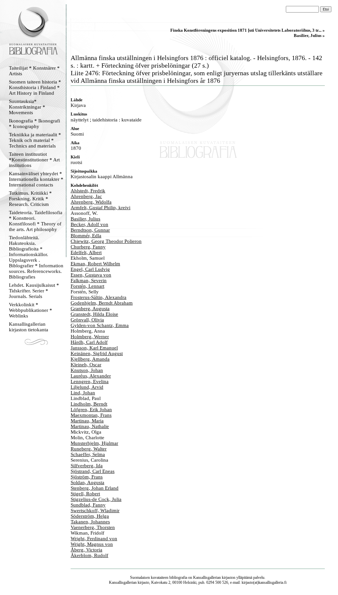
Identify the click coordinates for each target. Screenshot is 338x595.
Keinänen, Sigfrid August (97, 353)
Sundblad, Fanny (88, 505)
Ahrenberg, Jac (86, 196)
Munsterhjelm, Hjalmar (94, 443)
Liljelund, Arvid (87, 387)
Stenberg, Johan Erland (94, 488)
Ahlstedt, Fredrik (88, 190)
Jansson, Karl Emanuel (94, 347)
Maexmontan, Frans (91, 415)
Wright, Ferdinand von (94, 538)
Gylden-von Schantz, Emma (100, 325)
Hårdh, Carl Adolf (89, 342)
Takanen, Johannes (90, 521)
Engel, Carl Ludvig (90, 269)
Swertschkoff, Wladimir (95, 510)
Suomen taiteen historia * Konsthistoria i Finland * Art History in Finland (35, 87)
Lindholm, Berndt (89, 404)
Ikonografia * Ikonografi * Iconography (34, 123)
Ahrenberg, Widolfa (91, 202)
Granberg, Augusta (90, 308)
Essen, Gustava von (91, 275)
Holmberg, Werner (90, 336)
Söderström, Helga (90, 516)
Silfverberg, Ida (87, 465)
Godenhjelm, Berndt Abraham (102, 303)
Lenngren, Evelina (90, 381)
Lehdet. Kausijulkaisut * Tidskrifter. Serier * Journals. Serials (34, 290)
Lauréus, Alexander (91, 376)
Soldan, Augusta (87, 482)
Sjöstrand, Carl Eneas (93, 471)
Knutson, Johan (87, 370)
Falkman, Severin (89, 280)
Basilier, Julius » (309, 35)
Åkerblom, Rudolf (89, 555)
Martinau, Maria (87, 420)
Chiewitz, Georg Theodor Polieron (106, 241)
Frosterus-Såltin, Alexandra (98, 297)
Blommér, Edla (86, 235)
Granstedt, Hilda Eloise (94, 314)
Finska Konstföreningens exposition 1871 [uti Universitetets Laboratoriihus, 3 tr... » (247, 30)
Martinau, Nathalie (90, 426)
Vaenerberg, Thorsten (93, 527)
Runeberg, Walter (89, 448)
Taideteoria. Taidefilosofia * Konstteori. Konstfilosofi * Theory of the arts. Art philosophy (35, 221)
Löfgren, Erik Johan (91, 409)
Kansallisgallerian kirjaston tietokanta (28, 326)
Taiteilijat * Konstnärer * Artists (34, 70)
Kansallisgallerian (207, 577)
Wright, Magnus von (92, 544)
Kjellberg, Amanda (90, 359)
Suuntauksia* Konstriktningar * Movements (27, 107)
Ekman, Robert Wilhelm (95, 263)
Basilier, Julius (85, 218)
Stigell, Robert (85, 493)
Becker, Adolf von (89, 224)
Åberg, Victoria (86, 549)
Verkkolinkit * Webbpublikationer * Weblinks (30, 310)
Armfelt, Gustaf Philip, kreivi (100, 207)
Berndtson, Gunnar (90, 230)
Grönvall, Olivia (87, 319)
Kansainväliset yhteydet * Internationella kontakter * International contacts (36, 179)
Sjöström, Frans (87, 476)
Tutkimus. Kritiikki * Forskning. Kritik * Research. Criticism (30, 198)
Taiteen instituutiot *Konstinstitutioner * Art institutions (34, 159)
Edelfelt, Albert (86, 252)
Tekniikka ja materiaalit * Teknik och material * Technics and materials (35, 140)
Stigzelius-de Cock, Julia (96, 499)
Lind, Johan (83, 392)
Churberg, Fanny (88, 246)
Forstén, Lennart (87, 286)
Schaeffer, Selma (88, 454)
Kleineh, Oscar (86, 364)
